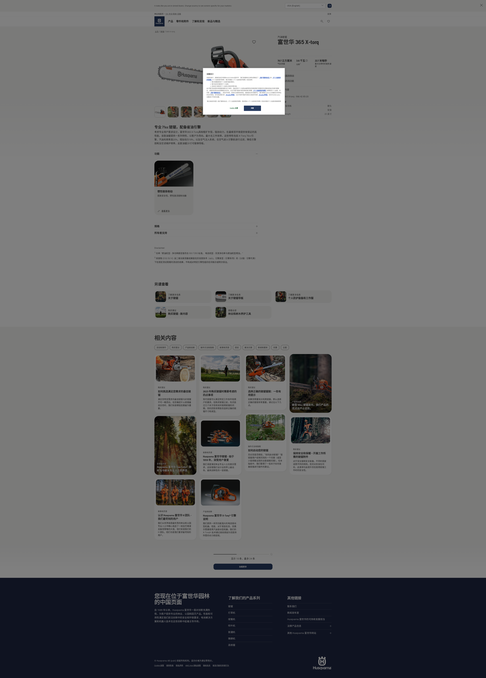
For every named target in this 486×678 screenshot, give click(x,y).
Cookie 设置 (234, 108)
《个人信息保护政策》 (260, 90)
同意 (252, 108)
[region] (244, 91)
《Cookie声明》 (229, 95)
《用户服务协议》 (264, 78)
